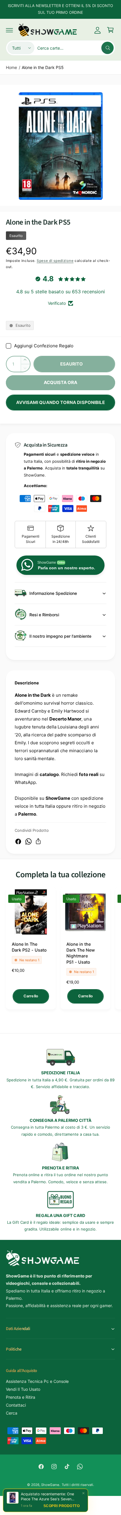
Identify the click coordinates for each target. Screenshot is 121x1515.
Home (11, 67)
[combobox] (75, 47)
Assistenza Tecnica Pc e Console (37, 1381)
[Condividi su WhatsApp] (28, 841)
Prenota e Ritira (20, 1397)
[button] (9, 29)
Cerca (11, 1412)
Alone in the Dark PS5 (42, 67)
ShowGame (50, 1485)
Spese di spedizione (55, 260)
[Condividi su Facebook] (18, 841)
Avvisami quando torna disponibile (60, 402)
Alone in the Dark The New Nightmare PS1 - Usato (80, 953)
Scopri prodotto (61, 1507)
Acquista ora (61, 382)
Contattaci (16, 1405)
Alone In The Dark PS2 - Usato (29, 947)
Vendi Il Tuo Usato (23, 1389)
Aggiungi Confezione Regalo (43, 346)
